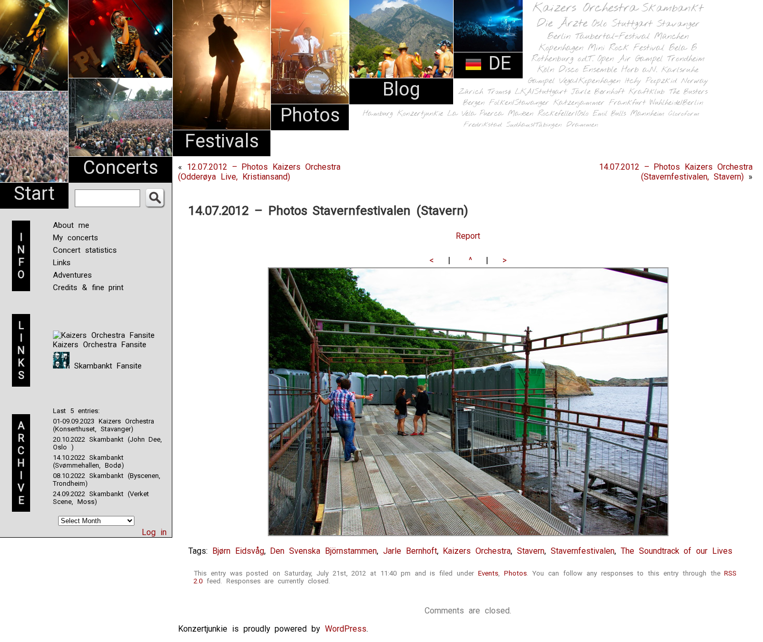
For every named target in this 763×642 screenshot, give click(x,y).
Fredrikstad (483, 124)
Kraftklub (647, 92)
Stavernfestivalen (583, 551)
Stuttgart (631, 24)
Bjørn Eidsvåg (238, 551)
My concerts (75, 237)
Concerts (120, 168)
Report (468, 236)
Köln (545, 69)
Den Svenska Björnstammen (323, 551)
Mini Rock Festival (626, 48)
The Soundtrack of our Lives (676, 551)
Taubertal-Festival (612, 37)
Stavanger (678, 24)
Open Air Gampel (630, 58)
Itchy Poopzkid (651, 81)
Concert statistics (85, 250)
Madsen (521, 114)
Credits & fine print (88, 287)
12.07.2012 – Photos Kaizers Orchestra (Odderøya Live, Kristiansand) (259, 172)
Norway (695, 81)
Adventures (72, 275)
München (671, 36)
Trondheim (686, 58)
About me (71, 225)
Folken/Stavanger (519, 103)
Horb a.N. (639, 69)
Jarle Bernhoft (597, 92)
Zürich (470, 92)
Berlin (559, 37)
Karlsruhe (680, 69)
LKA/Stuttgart (541, 92)
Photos (310, 115)
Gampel (541, 81)
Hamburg (378, 114)
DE (497, 63)
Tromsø (499, 92)
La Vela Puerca (475, 114)
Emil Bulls (609, 113)
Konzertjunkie (420, 114)
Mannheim (647, 113)
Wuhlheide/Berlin (676, 103)
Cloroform (684, 114)
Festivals (222, 141)
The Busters (688, 92)
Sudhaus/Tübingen (534, 124)
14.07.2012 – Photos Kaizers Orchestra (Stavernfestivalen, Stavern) (676, 172)
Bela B (683, 48)
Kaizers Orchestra (585, 8)
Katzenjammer (579, 103)
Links (62, 262)
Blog (401, 89)
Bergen (474, 103)
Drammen (582, 124)
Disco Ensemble (587, 69)
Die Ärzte (562, 24)
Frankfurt (627, 103)
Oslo (599, 24)
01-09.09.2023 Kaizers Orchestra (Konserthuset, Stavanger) (103, 425)
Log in (154, 532)
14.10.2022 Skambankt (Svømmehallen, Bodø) (88, 461)
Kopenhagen (561, 48)
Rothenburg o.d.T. (562, 58)
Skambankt (672, 8)
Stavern (530, 551)
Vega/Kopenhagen (590, 81)
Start (34, 193)
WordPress (345, 629)
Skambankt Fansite (106, 366)
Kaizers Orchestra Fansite (99, 344)
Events (488, 573)
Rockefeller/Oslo (563, 114)
